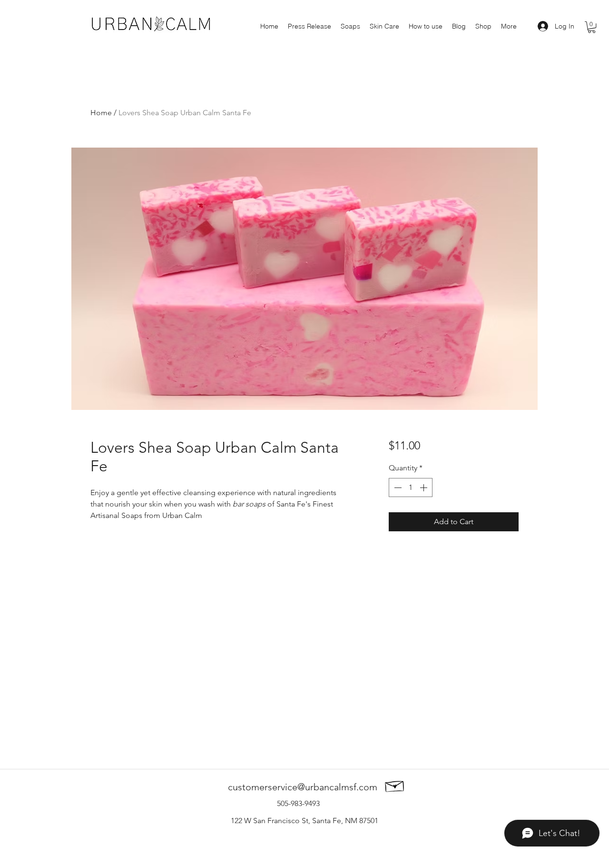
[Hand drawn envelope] (395, 785)
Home (101, 112)
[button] (592, 27)
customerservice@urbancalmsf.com (302, 787)
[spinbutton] (410, 487)
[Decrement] (396, 487)
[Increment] (424, 487)
